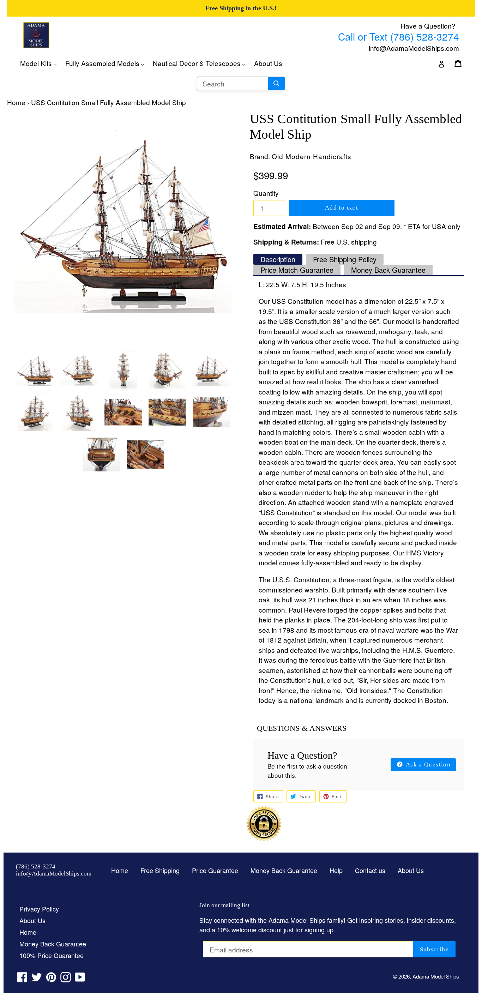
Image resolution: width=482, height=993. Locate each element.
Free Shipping (160, 870)
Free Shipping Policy (344, 259)
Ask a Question (427, 764)
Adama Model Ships (435, 976)
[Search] (276, 83)
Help (336, 870)
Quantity (266, 193)
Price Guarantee (215, 870)
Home (16, 102)
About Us (411, 870)
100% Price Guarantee (51, 955)
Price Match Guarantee (296, 270)
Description (277, 259)
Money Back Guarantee (388, 270)
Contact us (370, 870)
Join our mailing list (224, 905)
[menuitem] (42, 63)
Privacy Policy (39, 908)
